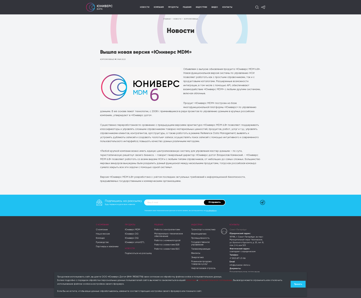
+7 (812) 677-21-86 (238, 258)
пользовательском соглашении (215, 280)
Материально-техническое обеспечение (168, 235)
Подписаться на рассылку (138, 253)
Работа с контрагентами (167, 230)
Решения (187, 7)
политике (191, 280)
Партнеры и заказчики (107, 246)
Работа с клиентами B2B (166, 245)
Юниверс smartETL (135, 242)
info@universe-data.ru (240, 265)
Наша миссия (103, 234)
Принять (298, 284)
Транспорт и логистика (203, 230)
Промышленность (200, 238)
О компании (102, 225)
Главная (167, 19)
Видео (215, 7)
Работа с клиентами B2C (167, 249)
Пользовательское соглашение (245, 272)
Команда (100, 238)
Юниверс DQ (131, 238)
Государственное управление (200, 243)
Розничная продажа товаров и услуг (201, 262)
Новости (144, 7)
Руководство (102, 242)
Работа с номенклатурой (167, 240)
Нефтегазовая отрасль (203, 268)
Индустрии (201, 7)
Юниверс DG (131, 234)
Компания (159, 7)
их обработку (211, 210)
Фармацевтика (198, 234)
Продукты (173, 7)
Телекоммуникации (200, 249)
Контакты (227, 7)
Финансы (195, 253)
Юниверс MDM (132, 230)
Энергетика (197, 257)
